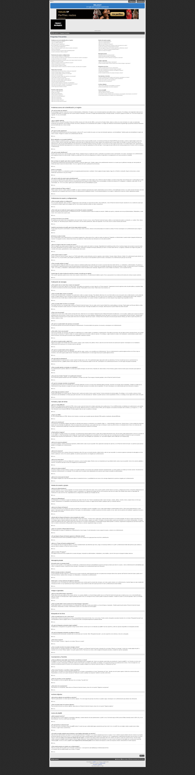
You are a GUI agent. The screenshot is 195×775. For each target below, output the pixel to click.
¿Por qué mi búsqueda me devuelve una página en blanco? (110, 70)
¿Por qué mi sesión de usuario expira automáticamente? (63, 50)
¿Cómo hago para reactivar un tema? (59, 86)
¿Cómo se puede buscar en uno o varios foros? (108, 67)
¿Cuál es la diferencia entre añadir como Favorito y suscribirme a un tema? (113, 77)
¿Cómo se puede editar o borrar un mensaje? (60, 72)
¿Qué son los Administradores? (104, 41)
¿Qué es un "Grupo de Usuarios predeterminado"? (108, 49)
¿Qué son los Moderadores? (104, 42)
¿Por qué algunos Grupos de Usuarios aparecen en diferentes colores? (113, 48)
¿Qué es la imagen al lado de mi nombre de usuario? (62, 62)
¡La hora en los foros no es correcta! (58, 58)
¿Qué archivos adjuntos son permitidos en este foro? (109, 85)
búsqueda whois (65, 736)
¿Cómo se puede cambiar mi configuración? (60, 56)
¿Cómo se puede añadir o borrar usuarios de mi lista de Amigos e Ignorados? (114, 63)
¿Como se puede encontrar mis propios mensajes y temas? (110, 72)
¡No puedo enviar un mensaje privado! (106, 55)
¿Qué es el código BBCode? (57, 91)
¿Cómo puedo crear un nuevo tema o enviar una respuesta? (63, 71)
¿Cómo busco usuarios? (103, 71)
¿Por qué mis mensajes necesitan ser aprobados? (61, 85)
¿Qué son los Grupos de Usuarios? (105, 44)
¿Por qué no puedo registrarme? (58, 44)
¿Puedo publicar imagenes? (57, 94)
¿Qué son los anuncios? (56, 97)
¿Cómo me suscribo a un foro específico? (107, 79)
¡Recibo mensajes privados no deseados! (107, 56)
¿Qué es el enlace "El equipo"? (104, 50)
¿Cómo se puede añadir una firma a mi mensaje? (61, 73)
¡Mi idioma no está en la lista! (57, 61)
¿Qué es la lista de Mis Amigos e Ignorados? (107, 62)
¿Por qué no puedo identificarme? (58, 46)
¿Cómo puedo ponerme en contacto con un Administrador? (110, 95)
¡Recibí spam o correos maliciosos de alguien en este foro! (110, 57)
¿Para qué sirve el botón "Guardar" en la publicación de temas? (64, 84)
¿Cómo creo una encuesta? (57, 74)
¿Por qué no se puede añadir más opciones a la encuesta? (63, 76)
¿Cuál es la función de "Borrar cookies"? (59, 51)
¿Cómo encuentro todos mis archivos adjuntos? (108, 86)
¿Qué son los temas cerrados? (57, 100)
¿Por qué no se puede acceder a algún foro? (60, 78)
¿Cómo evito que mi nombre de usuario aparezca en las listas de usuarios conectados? (69, 57)
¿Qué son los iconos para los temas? (59, 101)
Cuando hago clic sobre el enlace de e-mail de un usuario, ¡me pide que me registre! (68, 66)
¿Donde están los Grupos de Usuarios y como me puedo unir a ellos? (112, 45)
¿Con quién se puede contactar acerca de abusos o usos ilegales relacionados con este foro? (117, 93)
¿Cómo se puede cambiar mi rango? (58, 65)
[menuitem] (51, 1)
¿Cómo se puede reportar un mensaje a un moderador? (62, 82)
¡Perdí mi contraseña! (55, 49)
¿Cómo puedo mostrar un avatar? (58, 64)
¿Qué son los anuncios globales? (58, 96)
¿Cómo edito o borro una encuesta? (58, 77)
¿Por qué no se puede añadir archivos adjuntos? (61, 80)
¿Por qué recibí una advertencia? (58, 81)
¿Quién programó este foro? (104, 91)
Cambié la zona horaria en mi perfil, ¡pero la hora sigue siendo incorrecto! (66, 60)
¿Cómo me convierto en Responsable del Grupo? (108, 46)
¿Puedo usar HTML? (55, 92)
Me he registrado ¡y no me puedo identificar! (60, 45)
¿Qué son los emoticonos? (56, 93)
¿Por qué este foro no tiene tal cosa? (106, 92)
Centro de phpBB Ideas (115, 726)
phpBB (108, 238)
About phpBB (64, 719)
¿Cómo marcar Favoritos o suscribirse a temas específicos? (110, 78)
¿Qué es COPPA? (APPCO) (57, 42)
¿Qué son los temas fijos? (56, 98)
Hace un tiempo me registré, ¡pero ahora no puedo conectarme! (64, 48)
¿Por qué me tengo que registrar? (58, 41)
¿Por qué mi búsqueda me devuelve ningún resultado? (109, 69)
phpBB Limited (103, 717)
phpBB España (102, 763)
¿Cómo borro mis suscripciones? (105, 81)
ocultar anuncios (97, 30)
